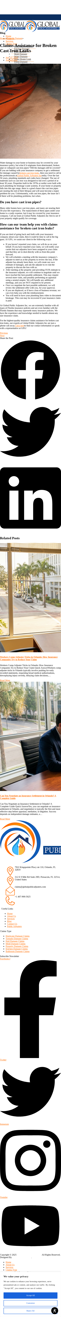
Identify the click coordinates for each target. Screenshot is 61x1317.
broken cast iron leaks (29, 173)
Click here (19, 325)
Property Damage (14, 38)
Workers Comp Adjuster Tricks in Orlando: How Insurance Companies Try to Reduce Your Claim (29, 658)
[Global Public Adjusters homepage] (13, 31)
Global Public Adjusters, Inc (29, 1255)
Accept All (30, 1295)
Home (3, 38)
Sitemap (35, 1257)
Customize (30, 1303)
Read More (5, 680)
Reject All (30, 1311)
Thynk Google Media (21, 1257)
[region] (30, 1294)
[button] (30, 370)
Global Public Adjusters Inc (29, 175)
